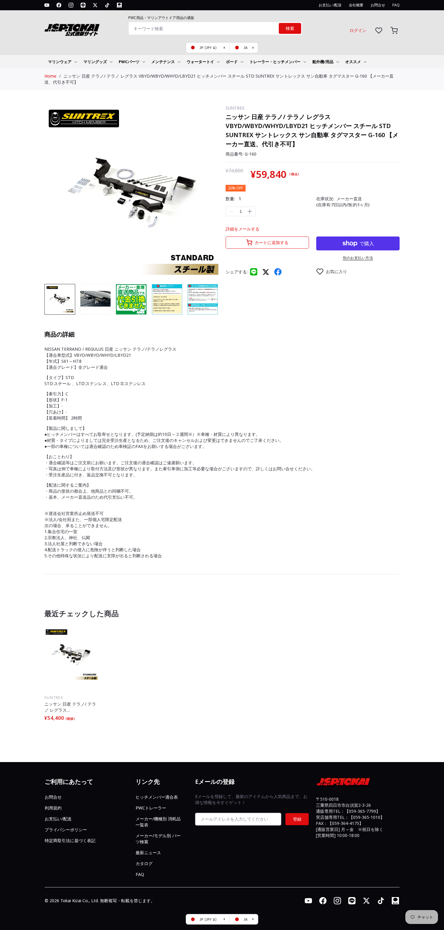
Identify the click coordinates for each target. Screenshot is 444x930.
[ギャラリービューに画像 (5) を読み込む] (202, 299)
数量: (233, 198)
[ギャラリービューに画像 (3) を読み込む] (131, 299)
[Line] (253, 271)
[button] (394, 30)
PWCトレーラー (151, 808)
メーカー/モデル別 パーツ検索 (158, 839)
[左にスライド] (50, 299)
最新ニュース (148, 852)
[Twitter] (265, 272)
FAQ (140, 874)
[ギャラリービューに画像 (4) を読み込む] (167, 299)
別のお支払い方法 (358, 257)
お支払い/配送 (58, 819)
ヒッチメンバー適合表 (157, 797)
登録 (297, 819)
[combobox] (215, 28)
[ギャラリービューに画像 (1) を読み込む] (59, 299)
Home (50, 76)
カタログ (144, 863)
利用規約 (53, 808)
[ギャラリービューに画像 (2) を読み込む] (95, 299)
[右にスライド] (212, 299)
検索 (290, 28)
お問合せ (53, 797)
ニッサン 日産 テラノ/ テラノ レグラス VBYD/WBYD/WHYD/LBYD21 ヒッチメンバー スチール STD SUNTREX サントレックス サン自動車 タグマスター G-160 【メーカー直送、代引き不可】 (71, 707)
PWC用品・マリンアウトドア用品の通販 (161, 17)
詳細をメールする (242, 229)
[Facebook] (278, 271)
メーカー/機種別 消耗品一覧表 (158, 822)
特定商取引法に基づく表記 (70, 840)
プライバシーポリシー (66, 829)
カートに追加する (271, 242)
